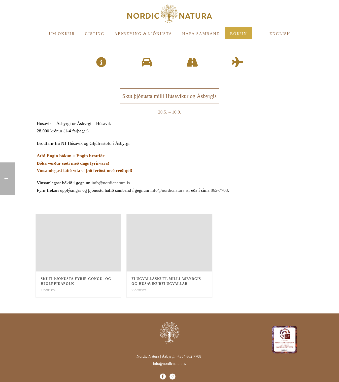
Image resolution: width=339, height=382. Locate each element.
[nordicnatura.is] (169, 13)
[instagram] (172, 377)
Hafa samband (201, 34)
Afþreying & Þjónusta (143, 34)
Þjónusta (48, 290)
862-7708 (219, 190)
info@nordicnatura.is (111, 182)
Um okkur (62, 34)
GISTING (94, 34)
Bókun (238, 34)
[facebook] (163, 377)
